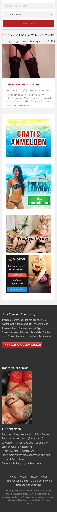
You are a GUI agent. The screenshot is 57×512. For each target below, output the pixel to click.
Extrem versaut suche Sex (22, 84)
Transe (30, 91)
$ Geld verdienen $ (41, 480)
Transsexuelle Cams (16, 480)
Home (13, 476)
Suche (29, 23)
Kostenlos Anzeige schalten (24, 344)
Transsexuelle (15, 91)
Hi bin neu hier (10, 450)
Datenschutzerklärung (28, 484)
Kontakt (23, 476)
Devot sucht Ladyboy (14, 463)
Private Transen (38, 476)
